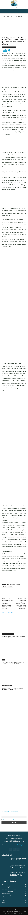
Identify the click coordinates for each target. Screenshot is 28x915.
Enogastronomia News (7, 685)
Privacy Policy (6, 909)
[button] (2, 11)
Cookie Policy (13, 909)
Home (3, 16)
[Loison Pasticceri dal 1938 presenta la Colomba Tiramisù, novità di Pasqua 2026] (14, 676)
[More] (25, 592)
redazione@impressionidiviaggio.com (17, 845)
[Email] (22, 592)
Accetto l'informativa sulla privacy (10, 819)
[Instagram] (14, 849)
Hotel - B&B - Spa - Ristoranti (16, 16)
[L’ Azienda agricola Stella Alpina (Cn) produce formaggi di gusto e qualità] (5, 867)
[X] (11, 592)
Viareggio (10, 586)
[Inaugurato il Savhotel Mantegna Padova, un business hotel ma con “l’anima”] (14, 625)
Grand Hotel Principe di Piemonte (13, 584)
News (7, 16)
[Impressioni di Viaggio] (14, 4)
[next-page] (5, 693)
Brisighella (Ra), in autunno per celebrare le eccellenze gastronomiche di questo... (17, 874)
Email (2, 815)
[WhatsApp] (18, 592)
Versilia (4, 586)
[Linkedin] (15, 592)
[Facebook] (8, 592)
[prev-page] (3, 693)
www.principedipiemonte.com (10, 575)
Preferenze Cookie (21, 909)
